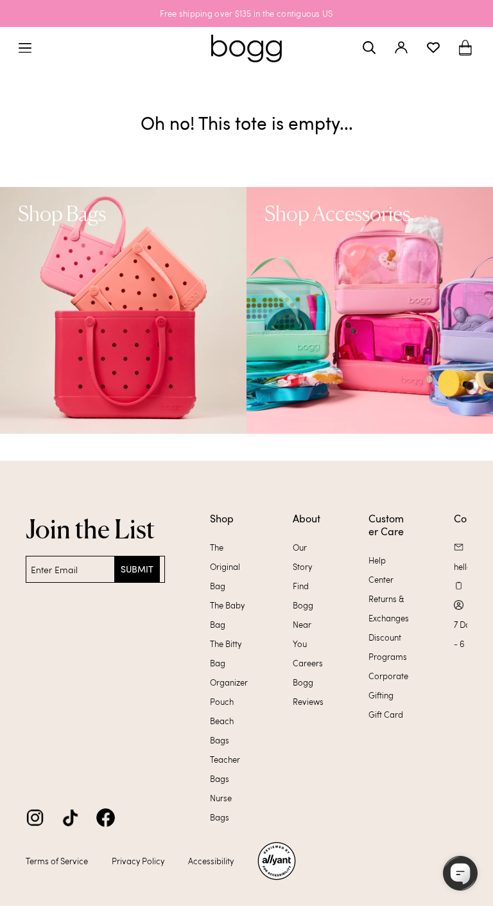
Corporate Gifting (388, 685)
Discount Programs (387, 647)
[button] (465, 47)
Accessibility (211, 861)
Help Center (381, 570)
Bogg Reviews (308, 692)
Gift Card (385, 714)
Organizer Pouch (229, 692)
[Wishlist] (433, 47)
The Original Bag (225, 567)
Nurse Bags (221, 807)
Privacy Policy (138, 861)
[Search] (369, 47)
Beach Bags (222, 730)
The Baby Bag (227, 615)
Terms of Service (57, 861)
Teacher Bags (225, 769)
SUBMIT (137, 569)
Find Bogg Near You (303, 615)
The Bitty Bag (225, 653)
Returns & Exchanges (388, 608)
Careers (308, 663)
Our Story (302, 557)
